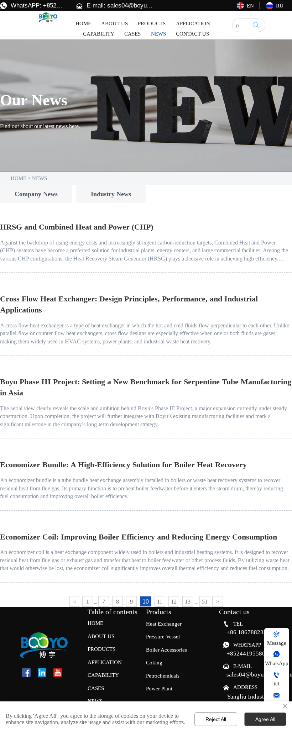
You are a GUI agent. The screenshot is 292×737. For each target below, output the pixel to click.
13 (188, 602)
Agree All (265, 719)
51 (205, 602)
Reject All (215, 719)
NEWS (39, 178)
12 (174, 602)
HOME (18, 178)
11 (159, 602)
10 (145, 602)
